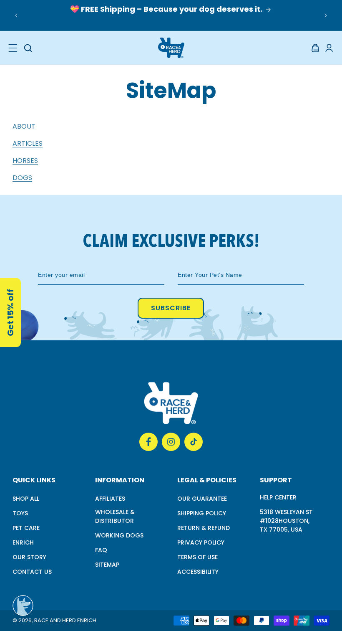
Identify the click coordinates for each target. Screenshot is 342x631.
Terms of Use (197, 557)
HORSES (25, 160)
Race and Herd (55, 620)
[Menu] (13, 48)
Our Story (29, 557)
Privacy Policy (200, 542)
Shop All (26, 498)
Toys (20, 513)
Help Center (278, 497)
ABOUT (24, 126)
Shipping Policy (201, 513)
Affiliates (110, 498)
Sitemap (107, 564)
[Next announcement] (326, 15)
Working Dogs (119, 535)
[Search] (28, 48)
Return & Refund (203, 528)
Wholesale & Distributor (115, 516)
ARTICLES (28, 143)
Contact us (32, 572)
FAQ (101, 550)
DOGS (22, 177)
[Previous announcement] (16, 15)
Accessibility (198, 572)
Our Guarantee (202, 498)
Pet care (26, 528)
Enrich (23, 542)
